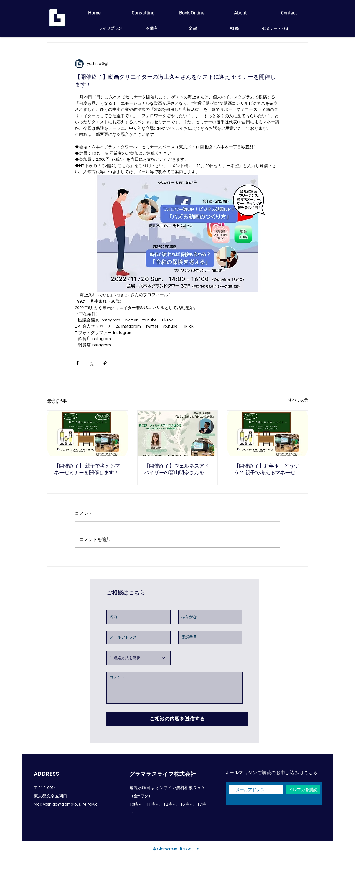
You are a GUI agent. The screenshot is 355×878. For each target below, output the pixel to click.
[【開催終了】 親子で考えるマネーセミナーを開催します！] (87, 433)
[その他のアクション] (276, 63)
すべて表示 (298, 400)
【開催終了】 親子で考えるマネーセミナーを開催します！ (87, 469)
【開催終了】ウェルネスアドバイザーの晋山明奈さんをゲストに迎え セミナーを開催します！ (177, 469)
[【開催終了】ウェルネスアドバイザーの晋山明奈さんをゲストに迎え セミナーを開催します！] (178, 433)
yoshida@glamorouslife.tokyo (70, 804)
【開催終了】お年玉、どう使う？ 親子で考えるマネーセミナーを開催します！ (267, 469)
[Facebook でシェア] (77, 363)
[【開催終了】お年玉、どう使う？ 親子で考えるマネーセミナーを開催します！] (267, 433)
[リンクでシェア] (104, 363)
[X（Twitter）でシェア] (91, 363)
